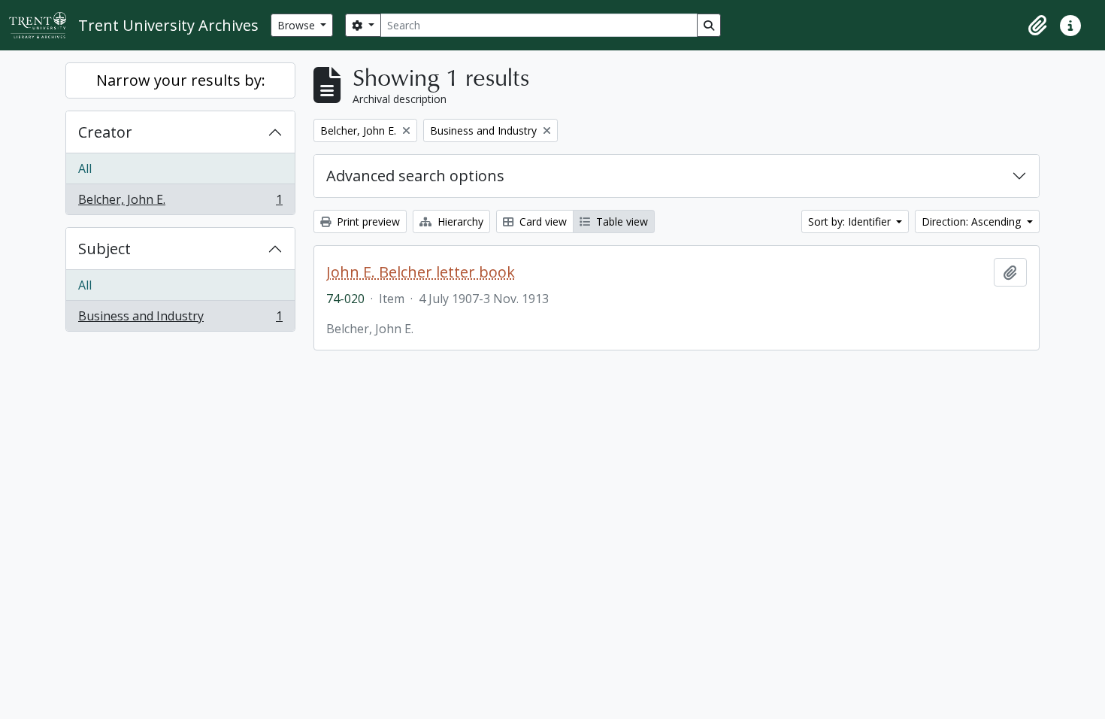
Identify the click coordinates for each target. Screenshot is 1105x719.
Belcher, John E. (180, 202)
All (85, 168)
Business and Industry (180, 319)
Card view (541, 221)
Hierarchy (458, 221)
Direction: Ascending (973, 221)
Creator (105, 132)
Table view (620, 221)
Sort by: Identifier (851, 221)
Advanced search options (415, 175)
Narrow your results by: (180, 80)
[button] (1037, 25)
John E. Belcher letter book (420, 272)
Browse (297, 25)
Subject (104, 248)
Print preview (367, 221)
